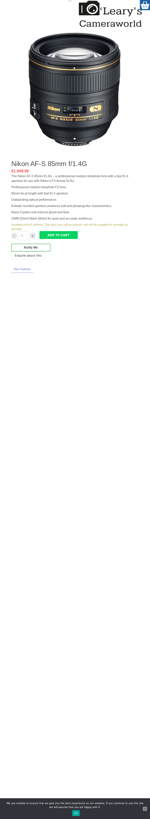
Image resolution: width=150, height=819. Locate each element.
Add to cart (58, 235)
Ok (76, 813)
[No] (145, 809)
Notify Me (31, 247)
